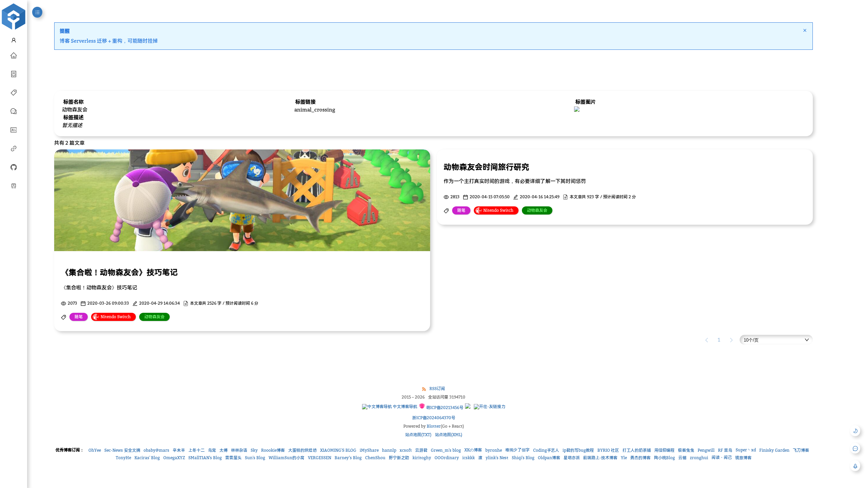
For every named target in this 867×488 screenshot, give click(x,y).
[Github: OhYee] (13, 166)
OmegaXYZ (174, 457)
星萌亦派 (572, 457)
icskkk (468, 457)
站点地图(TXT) (418, 434)
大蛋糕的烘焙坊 (302, 450)
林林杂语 (239, 450)
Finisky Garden (774, 450)
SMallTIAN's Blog (205, 457)
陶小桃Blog (664, 457)
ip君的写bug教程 (578, 450)
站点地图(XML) (448, 434)
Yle (624, 457)
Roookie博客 (273, 450)
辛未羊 (179, 450)
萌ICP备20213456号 (444, 407)
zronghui (699, 457)
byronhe (493, 450)
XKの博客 (473, 449)
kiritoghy (422, 457)
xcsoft (406, 450)
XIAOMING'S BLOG (338, 450)
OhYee (94, 450)
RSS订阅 (437, 388)
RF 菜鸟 (725, 450)
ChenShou (375, 457)
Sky (254, 450)
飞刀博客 (801, 450)
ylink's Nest (497, 457)
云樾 (682, 457)
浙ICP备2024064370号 (433, 417)
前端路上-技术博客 (600, 457)
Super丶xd (746, 449)
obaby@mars (156, 450)
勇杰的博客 (640, 457)
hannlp (389, 450)
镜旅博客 (743, 457)
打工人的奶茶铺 (636, 450)
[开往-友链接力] (489, 406)
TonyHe (123, 457)
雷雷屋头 (233, 457)
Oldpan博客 (549, 457)
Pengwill (706, 450)
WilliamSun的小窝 (286, 457)
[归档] (13, 73)
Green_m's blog (446, 450)
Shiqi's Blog (523, 457)
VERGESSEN (319, 457)
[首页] (13, 55)
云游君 (421, 450)
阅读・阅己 (722, 457)
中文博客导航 (404, 406)
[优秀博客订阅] (13, 148)
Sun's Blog (255, 457)
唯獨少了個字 (517, 449)
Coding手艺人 (546, 450)
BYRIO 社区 (608, 450)
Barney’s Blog (348, 457)
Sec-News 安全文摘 (122, 450)
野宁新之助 (399, 457)
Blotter (434, 426)
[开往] (13, 185)
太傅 (223, 450)
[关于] (13, 129)
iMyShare (369, 450)
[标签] (13, 92)
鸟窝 (212, 450)
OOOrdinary (447, 457)
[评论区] (13, 111)
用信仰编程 (664, 450)
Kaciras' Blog (147, 457)
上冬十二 (196, 450)
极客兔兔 (686, 450)
